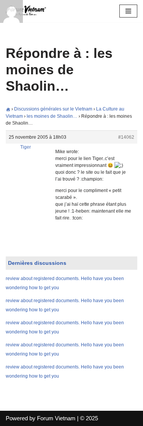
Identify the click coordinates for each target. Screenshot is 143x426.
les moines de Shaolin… (52, 116)
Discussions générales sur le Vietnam (53, 109)
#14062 (126, 137)
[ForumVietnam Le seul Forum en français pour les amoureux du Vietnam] (28, 11)
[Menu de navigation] (128, 11)
